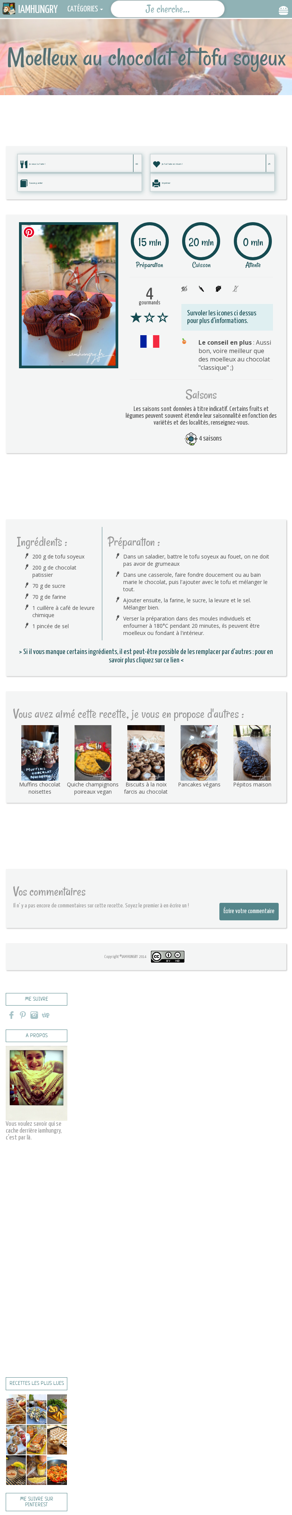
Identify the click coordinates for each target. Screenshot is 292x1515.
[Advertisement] (146, 112)
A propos (37, 1036)
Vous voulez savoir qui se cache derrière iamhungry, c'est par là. (34, 1131)
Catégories (82, 9)
